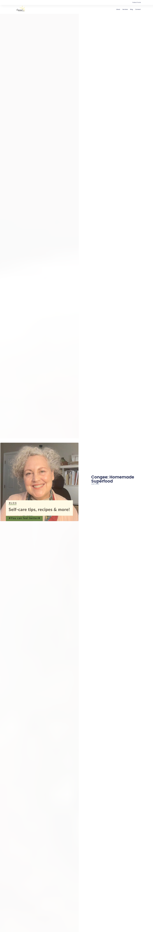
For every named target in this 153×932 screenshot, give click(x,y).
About (118, 9)
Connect (138, 9)
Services (125, 9)
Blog (131, 9)
